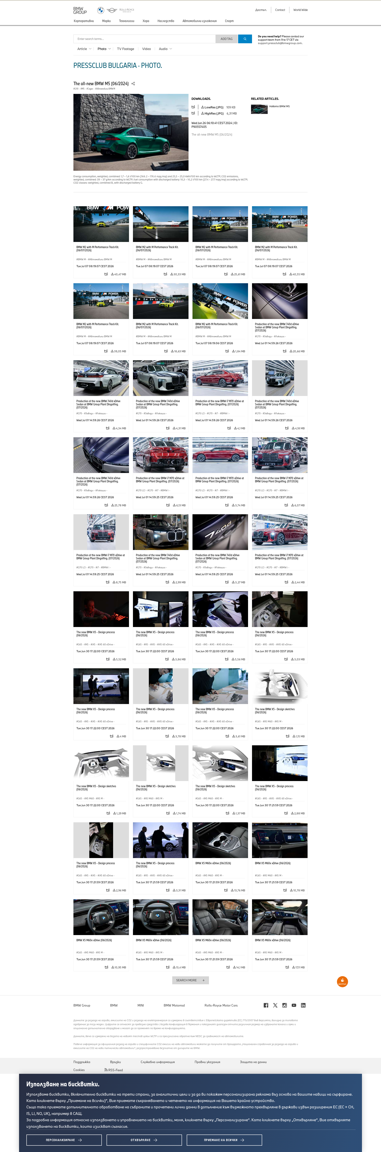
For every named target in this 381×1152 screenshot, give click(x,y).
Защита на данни (253, 1062)
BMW (114, 1005)
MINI (141, 1005)
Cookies (79, 1070)
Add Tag (227, 39)
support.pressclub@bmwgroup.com (280, 43)
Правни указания (207, 1062)
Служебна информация (158, 1062)
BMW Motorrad (174, 1005)
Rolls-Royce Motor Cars (221, 1005)
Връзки (115, 1062)
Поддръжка (81, 1062)
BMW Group (81, 1005)
